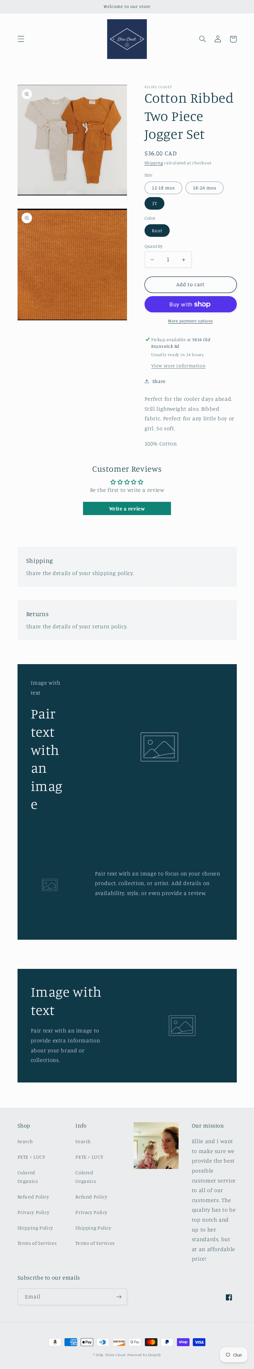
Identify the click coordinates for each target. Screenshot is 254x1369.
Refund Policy (33, 1196)
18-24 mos (204, 187)
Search (25, 1141)
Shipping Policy (35, 1228)
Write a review (127, 508)
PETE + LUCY (31, 1157)
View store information (178, 365)
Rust (157, 230)
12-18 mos (163, 187)
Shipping (154, 162)
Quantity (154, 246)
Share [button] (159, 381)
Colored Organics (28, 1177)
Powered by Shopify (144, 1355)
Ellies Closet (115, 1355)
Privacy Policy (34, 1212)
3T (154, 203)
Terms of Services (37, 1243)
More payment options (190, 320)
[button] (20, 39)
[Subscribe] (119, 1297)
